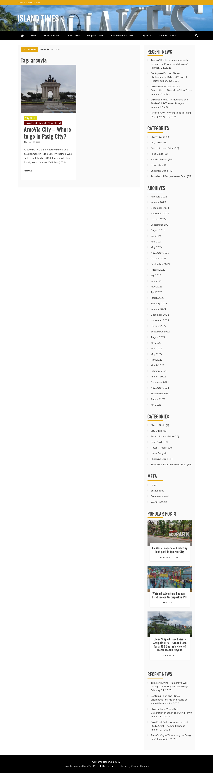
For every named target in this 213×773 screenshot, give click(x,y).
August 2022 (158, 337)
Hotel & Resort (52, 35)
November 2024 (160, 213)
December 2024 (160, 207)
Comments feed (160, 496)
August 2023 (158, 269)
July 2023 (156, 275)
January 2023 (158, 309)
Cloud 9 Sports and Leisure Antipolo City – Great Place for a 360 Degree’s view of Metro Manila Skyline (170, 644)
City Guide (146, 35)
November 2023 (160, 252)
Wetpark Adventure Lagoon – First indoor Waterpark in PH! (169, 595)
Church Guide (158, 136)
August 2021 (158, 399)
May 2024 (156, 247)
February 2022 (159, 370)
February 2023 (159, 303)
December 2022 (160, 314)
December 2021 (160, 382)
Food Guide (74, 35)
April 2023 (156, 292)
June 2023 (156, 280)
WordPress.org (159, 501)
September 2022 (160, 331)
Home (33, 35)
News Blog (157, 165)
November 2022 (160, 320)
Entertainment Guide (122, 35)
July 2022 (156, 342)
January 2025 (158, 202)
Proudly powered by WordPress (82, 766)
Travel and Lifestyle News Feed (43, 123)
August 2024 (158, 230)
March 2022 (158, 365)
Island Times (38, 18)
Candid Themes (140, 766)
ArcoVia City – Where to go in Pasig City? (47, 132)
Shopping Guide (95, 35)
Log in (154, 484)
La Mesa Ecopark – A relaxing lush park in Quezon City (170, 550)
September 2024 (160, 224)
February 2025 (159, 196)
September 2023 (160, 264)
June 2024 (156, 241)
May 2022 (156, 354)
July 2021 (156, 404)
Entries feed (157, 490)
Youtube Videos (167, 35)
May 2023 (156, 286)
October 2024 (159, 219)
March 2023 (158, 297)
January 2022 (158, 376)
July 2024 (156, 235)
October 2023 (159, 258)
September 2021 (160, 393)
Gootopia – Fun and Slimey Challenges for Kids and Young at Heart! (169, 77)
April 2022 (156, 359)
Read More (28, 171)
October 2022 (159, 325)
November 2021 (160, 387)
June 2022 (156, 348)
